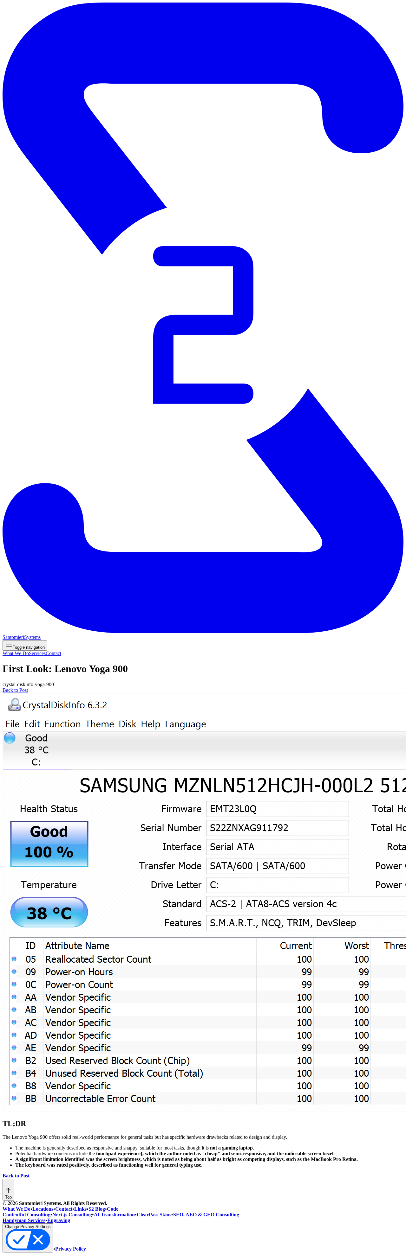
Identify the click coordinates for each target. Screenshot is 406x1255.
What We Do (16, 653)
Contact (53, 653)
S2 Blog (96, 1209)
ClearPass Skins (154, 1214)
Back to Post (15, 690)
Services (37, 653)
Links (80, 1209)
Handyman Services (24, 1220)
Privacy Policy (70, 1249)
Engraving (58, 1220)
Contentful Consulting (26, 1214)
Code (112, 1209)
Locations (42, 1209)
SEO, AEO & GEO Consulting (206, 1214)
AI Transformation (114, 1214)
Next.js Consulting (72, 1214)
